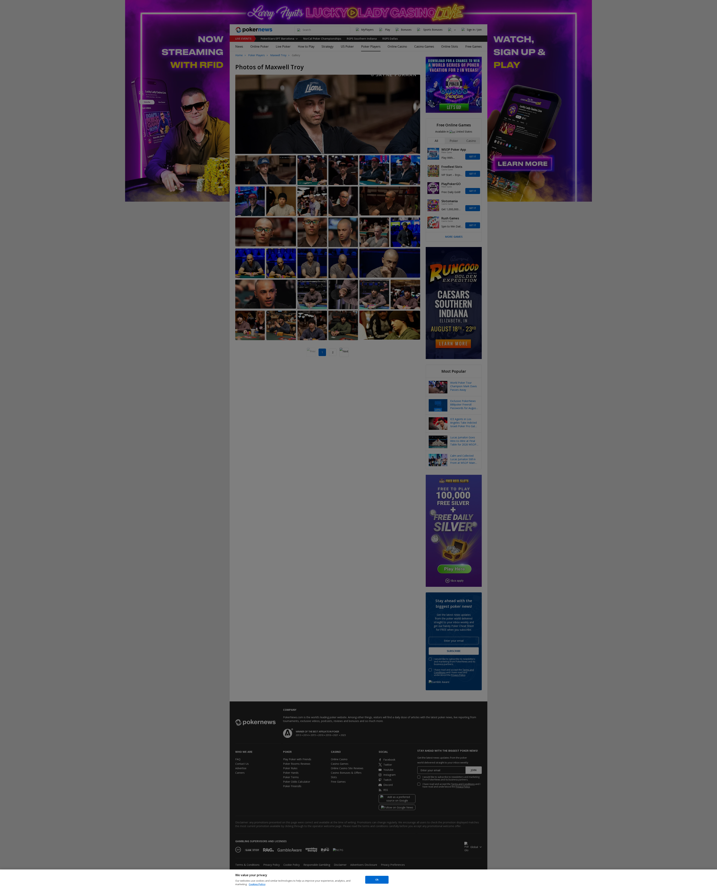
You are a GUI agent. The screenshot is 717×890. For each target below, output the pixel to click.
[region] (358, 879)
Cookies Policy (257, 884)
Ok (376, 879)
